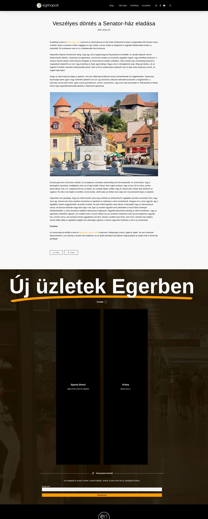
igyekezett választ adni (88, 232)
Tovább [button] (100, 302)
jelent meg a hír (73, 42)
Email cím (46, 486)
